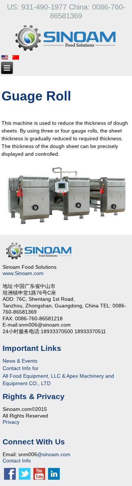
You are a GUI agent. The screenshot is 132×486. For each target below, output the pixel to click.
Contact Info (17, 461)
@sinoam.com (53, 454)
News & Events (20, 361)
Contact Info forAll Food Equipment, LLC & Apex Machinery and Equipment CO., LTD (58, 375)
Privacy (11, 422)
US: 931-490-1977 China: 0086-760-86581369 (66, 11)
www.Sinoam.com (23, 273)
